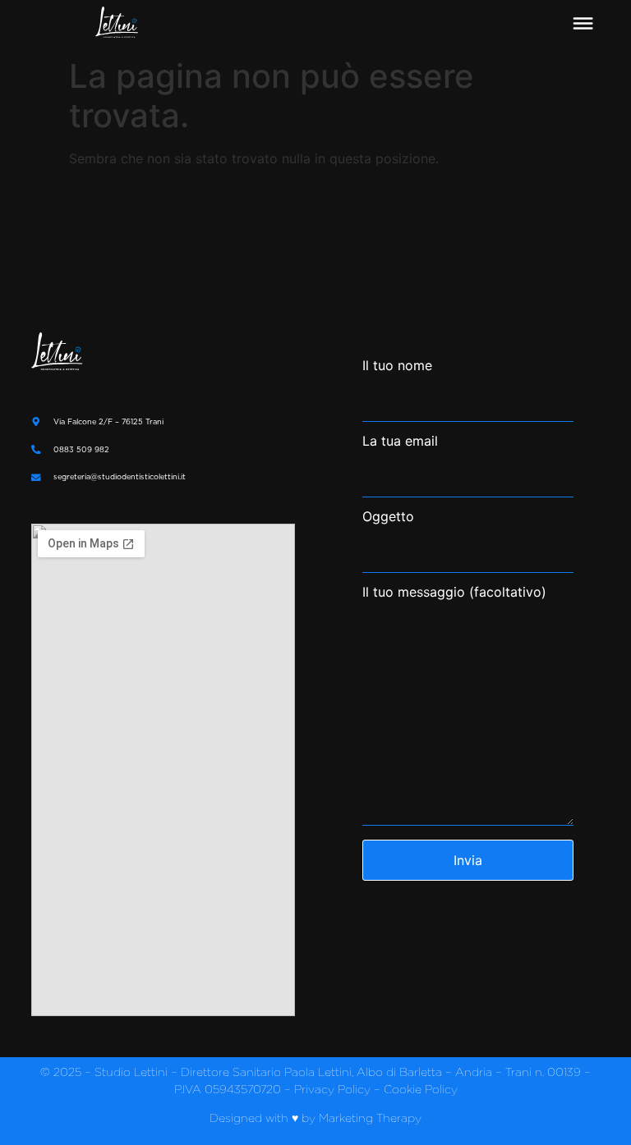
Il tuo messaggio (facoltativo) (454, 592)
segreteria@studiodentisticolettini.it (119, 476)
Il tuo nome (397, 366)
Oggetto (388, 517)
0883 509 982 (81, 449)
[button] (582, 24)
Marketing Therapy (370, 1117)
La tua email (400, 441)
